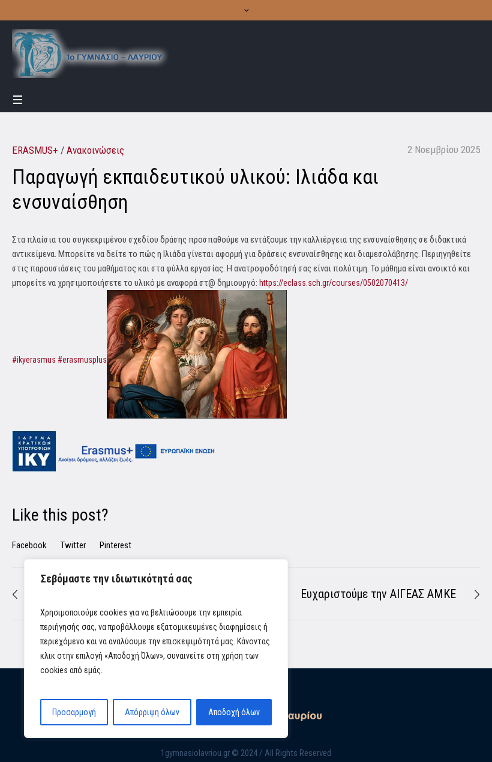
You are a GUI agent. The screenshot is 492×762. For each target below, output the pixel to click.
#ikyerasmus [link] (34, 359)
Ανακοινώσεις (95, 150)
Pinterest (115, 545)
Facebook (29, 545)
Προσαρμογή (74, 712)
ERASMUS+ (35, 150)
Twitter (73, 545)
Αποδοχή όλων (234, 712)
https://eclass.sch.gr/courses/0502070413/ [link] (333, 283)
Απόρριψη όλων (152, 712)
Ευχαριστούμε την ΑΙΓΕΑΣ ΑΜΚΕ (378, 594)
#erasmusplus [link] (82, 359)
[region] (156, 648)
